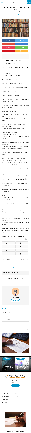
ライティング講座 (7, 312)
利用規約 (18, 399)
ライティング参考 (17, 11)
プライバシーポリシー (21, 402)
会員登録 (29, 2)
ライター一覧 (5, 393)
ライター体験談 (6, 319)
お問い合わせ (19, 405)
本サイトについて (20, 393)
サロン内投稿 (5, 399)
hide (17, 55)
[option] (9, 364)
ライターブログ (6, 323)
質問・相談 (4, 402)
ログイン (24, 2)
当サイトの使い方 (20, 396)
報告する (27, 239)
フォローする (16, 300)
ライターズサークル (11, 2)
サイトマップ (5, 405)
